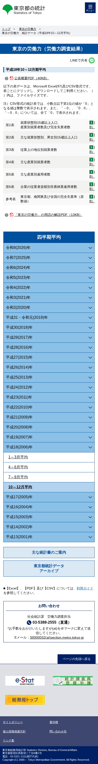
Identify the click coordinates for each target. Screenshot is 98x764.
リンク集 (8, 740)
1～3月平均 (18, 457)
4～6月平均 (18, 467)
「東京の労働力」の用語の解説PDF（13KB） (48, 215)
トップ (6, 29)
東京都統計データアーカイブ (49, 568)
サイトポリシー (13, 722)
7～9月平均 (18, 477)
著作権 (53, 722)
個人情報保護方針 (14, 731)
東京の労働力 (27, 29)
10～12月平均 (20, 487)
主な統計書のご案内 (49, 552)
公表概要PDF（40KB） (31, 78)
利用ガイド (85, 588)
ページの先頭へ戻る (77, 659)
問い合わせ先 (58, 731)
